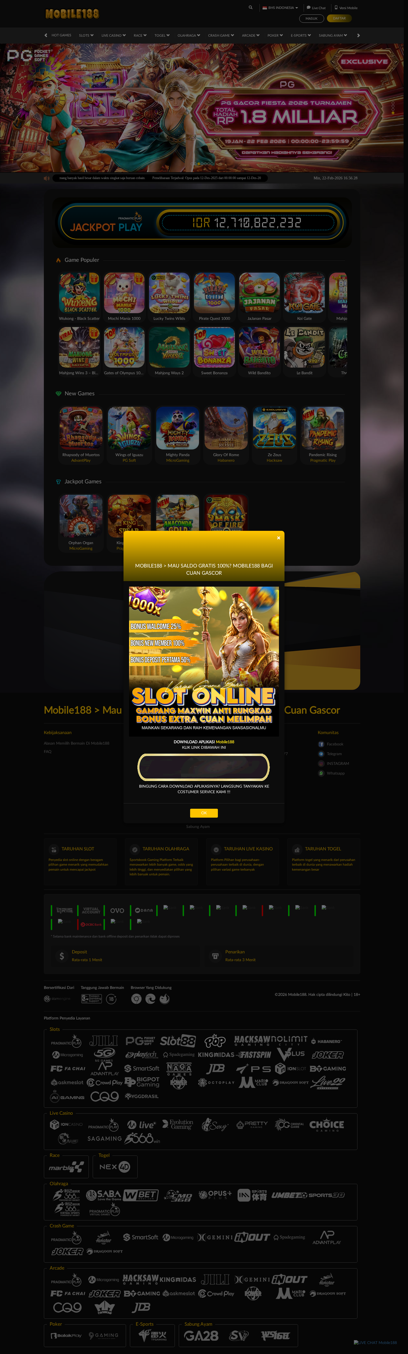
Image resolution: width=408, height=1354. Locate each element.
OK (204, 813)
